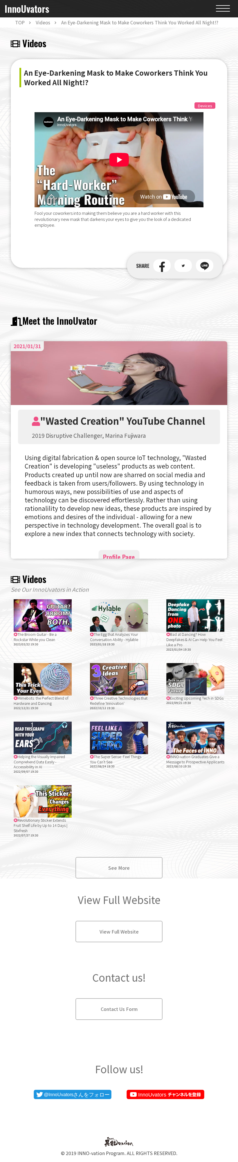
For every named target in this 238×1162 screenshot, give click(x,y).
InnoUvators (27, 8)
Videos (43, 22)
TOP (20, 22)
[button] (162, 265)
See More (119, 867)
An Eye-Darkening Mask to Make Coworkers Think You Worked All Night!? (139, 22)
